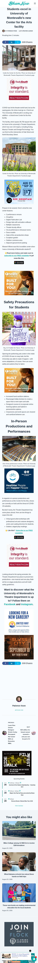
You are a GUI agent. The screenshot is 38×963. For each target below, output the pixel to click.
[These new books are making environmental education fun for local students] (19, 892)
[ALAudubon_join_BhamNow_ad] (19, 934)
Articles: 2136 (19, 710)
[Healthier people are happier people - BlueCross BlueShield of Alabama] (19, 481)
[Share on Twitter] (18, 42)
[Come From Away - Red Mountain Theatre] (19, 192)
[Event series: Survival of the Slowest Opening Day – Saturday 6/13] (20, 783)
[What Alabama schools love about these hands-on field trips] (19, 861)
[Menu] (35, 3)
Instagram (27, 604)
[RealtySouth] (19, 90)
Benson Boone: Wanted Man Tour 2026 (22, 801)
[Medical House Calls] (19, 958)
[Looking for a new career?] (19, 621)
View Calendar (19, 805)
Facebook (9, 604)
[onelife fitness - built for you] (19, 283)
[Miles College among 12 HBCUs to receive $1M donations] (19, 830)
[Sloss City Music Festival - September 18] (19, 647)
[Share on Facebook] (5, 42)
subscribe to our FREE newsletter (16, 255)
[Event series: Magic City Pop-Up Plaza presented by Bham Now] (19, 791)
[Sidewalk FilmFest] (16, 763)
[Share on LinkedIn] (11, 42)
